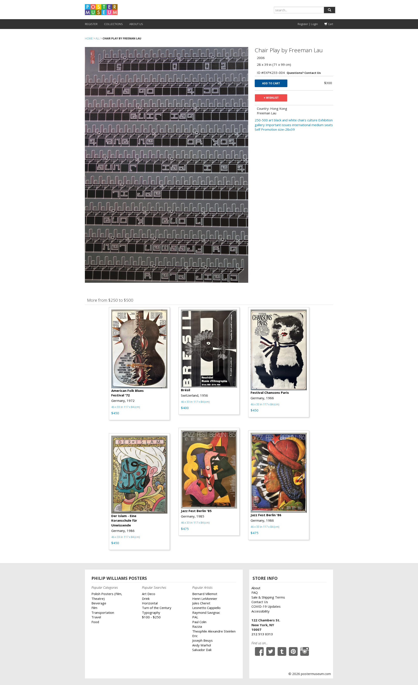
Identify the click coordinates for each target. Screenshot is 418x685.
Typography (151, 612)
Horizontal (150, 603)
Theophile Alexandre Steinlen (214, 631)
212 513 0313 (262, 634)
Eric (195, 636)
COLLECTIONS (113, 24)
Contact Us (259, 602)
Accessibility (260, 611)
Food (95, 622)
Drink (146, 598)
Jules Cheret (201, 603)
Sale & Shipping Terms (268, 597)
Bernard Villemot (204, 594)
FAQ (254, 592)
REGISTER (91, 24)
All (98, 38)
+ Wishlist (271, 98)
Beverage (98, 603)
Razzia (197, 626)
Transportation (102, 612)
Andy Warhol (201, 645)
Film (94, 608)
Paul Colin (199, 622)
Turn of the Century (156, 608)
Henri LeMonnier (204, 598)
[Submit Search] (329, 10)
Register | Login (308, 24)
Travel (96, 617)
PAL (195, 617)
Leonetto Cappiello (206, 608)
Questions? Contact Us (304, 73)
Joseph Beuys (202, 640)
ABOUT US (136, 24)
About (255, 588)
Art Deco (148, 594)
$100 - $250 (151, 617)
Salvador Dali (201, 650)
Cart (330, 24)
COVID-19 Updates (266, 606)
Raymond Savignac (206, 612)
